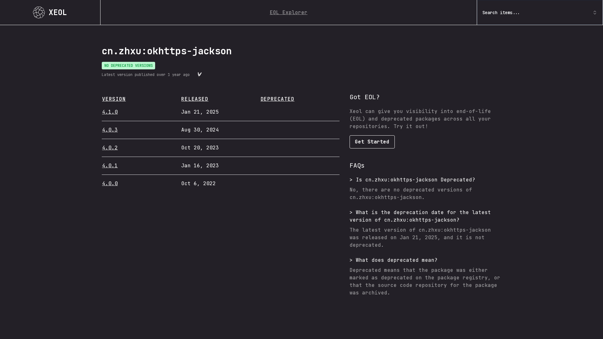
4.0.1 (110, 165)
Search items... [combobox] (501, 12)
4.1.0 (110, 112)
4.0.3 (110, 129)
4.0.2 (110, 147)
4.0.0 (110, 183)
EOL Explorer (288, 12)
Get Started (372, 141)
